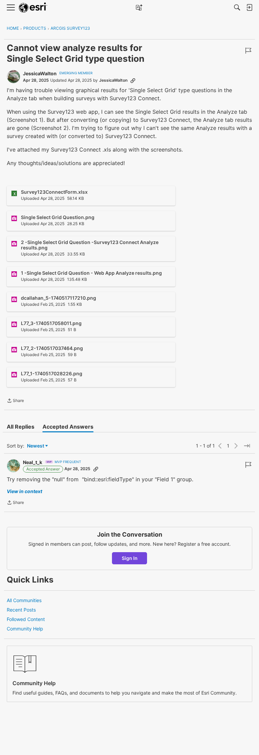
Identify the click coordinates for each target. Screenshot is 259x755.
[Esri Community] (33, 7)
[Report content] (248, 51)
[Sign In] (249, 7)
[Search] (237, 7)
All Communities (24, 600)
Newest (35, 446)
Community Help (25, 628)
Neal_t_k (32, 462)
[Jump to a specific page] (246, 445)
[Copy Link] (133, 80)
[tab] (20, 426)
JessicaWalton (40, 73)
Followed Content (26, 619)
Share (15, 401)
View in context (24, 491)
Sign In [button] (130, 558)
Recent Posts (21, 610)
